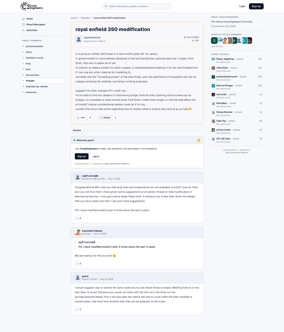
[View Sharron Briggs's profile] (244, 40)
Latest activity (220, 54)
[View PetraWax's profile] (239, 40)
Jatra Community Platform (116, 163)
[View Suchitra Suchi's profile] (214, 40)
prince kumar (223, 129)
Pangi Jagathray (225, 58)
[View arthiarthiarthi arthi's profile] (234, 40)
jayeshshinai (92, 37)
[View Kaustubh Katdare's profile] (224, 40)
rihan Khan (222, 67)
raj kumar (221, 94)
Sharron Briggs (224, 85)
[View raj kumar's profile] (249, 40)
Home (74, 17)
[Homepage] (31, 6)
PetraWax (221, 103)
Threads (85, 17)
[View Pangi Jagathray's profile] (219, 40)
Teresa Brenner (224, 112)
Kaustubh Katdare (92, 230)
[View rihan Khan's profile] (229, 40)
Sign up (82, 156)
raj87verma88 (90, 175)
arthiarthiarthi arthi (226, 76)
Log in (96, 156)
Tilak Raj (221, 120)
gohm (85, 276)
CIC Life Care (223, 138)
